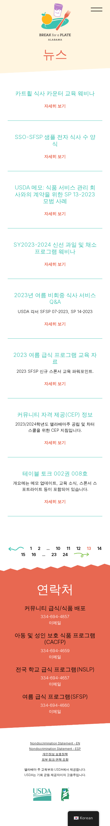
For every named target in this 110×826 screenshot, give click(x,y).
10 (58, 548)
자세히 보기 (55, 105)
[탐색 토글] (96, 9)
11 (68, 548)
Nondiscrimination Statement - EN (55, 743)
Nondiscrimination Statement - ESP (55, 749)
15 (23, 554)
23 (54, 554)
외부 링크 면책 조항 (55, 759)
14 (99, 548)
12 (78, 548)
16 (33, 554)
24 (65, 554)
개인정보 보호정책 (55, 754)
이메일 (55, 622)
